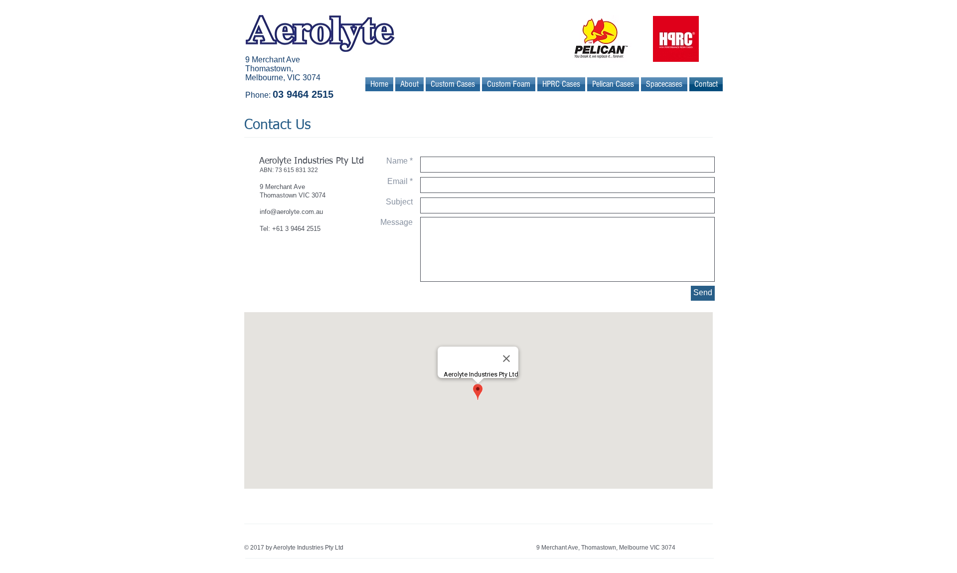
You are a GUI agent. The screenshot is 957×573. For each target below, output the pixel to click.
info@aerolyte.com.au (291, 211)
